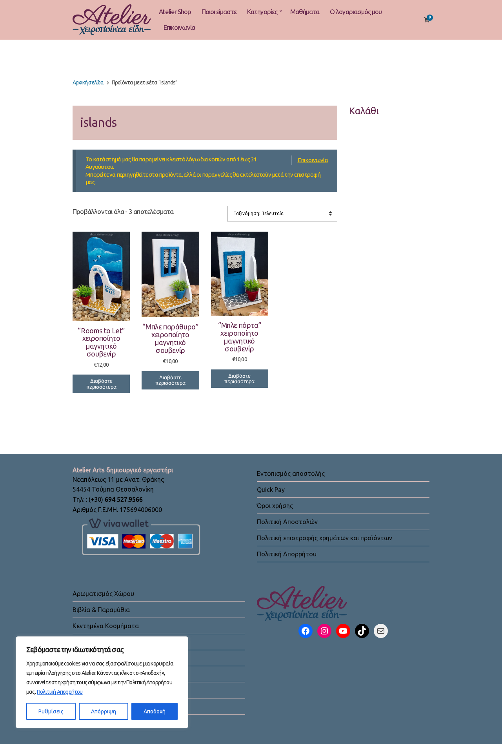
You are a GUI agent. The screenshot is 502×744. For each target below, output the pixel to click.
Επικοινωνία (179, 27)
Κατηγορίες (262, 11)
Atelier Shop (175, 11)
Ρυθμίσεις (51, 711)
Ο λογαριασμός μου (356, 11)
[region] (102, 682)
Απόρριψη (103, 711)
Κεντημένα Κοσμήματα (106, 625)
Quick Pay (271, 489)
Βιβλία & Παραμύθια (101, 609)
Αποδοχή (155, 711)
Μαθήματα (304, 11)
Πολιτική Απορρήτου (60, 692)
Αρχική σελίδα (88, 82)
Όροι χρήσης (275, 505)
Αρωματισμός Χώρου (103, 593)
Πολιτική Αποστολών (287, 521)
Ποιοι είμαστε (219, 11)
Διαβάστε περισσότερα (101, 384)
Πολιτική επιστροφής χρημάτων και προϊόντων (324, 537)
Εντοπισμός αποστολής (291, 473)
